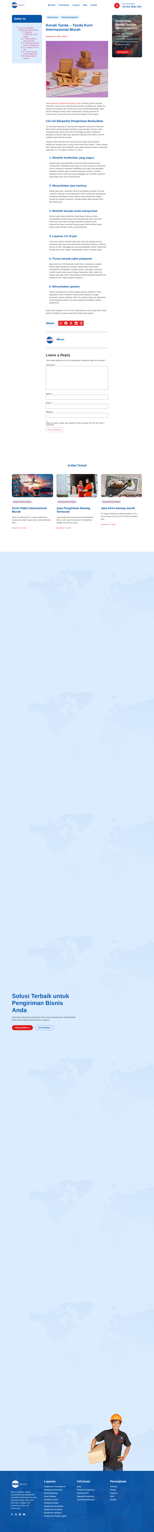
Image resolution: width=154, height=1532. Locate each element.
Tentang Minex (44, 1028)
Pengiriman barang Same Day (121, 508)
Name (49, 394)
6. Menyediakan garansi (30, 57)
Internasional (52, 17)
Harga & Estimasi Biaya (22, 502)
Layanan (76, 5)
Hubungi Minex (123, 52)
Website (49, 412)
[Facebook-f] (12, 1514)
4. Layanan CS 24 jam (30, 48)
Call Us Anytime (128, 4)
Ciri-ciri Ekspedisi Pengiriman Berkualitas (28, 29)
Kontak (94, 5)
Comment (51, 365)
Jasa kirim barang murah (73, 508)
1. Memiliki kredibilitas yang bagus (30, 34)
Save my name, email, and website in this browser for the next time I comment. (75, 424)
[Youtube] (24, 1514)
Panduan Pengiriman (70, 17)
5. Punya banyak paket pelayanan (30, 53)
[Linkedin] (20, 1514)
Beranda (51, 5)
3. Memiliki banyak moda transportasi (31, 44)
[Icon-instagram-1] (16, 1514)
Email (49, 403)
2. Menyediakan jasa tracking (30, 40)
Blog (85, 5)
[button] (60, 323)
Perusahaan (64, 5)
